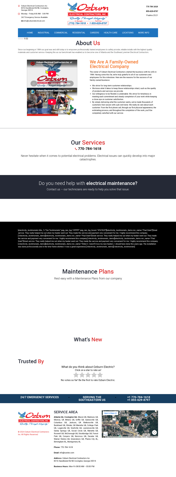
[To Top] (168, 469)
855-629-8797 (152, 11)
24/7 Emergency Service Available (34, 17)
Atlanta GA (58, 417)
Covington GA (70, 417)
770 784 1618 (152, 7)
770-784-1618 (67, 447)
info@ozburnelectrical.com (34, 21)
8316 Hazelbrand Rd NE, (30, 8)
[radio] (76, 375)
